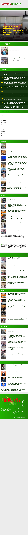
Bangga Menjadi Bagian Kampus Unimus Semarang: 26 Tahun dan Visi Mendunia (16, 372)
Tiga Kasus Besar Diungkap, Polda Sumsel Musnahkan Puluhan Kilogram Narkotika (14, 107)
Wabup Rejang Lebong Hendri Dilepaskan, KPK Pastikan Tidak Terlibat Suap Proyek (17, 175)
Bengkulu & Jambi (19, 8)
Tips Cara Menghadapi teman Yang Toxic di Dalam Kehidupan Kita (16, 384)
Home (2, 8)
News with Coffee (8, 90)
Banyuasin (3, 115)
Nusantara (11, 8)
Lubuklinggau (3, 120)
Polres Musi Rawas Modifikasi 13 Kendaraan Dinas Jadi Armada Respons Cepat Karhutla (16, 205)
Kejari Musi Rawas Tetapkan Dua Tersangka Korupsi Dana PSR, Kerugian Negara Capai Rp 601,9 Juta (14, 73)
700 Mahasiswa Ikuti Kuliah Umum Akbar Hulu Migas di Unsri (16, 199)
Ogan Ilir (2, 129)
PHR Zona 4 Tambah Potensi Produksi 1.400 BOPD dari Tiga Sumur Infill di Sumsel (14, 103)
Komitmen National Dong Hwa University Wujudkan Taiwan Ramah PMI (16, 188)
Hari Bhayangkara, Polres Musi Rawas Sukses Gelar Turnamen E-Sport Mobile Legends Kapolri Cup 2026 (16, 264)
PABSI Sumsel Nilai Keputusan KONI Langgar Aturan (15, 283)
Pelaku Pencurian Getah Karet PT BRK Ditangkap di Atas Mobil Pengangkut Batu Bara (17, 312)
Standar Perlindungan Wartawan (18, 412)
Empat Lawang (4, 116)
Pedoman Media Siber (18, 410)
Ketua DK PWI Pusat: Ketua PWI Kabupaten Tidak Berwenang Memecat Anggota (16, 182)
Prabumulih (3, 137)
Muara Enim (3, 122)
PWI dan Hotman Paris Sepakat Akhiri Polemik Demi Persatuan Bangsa (16, 144)
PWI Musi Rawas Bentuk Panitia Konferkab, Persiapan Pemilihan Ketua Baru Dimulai (16, 223)
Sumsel (6, 8)
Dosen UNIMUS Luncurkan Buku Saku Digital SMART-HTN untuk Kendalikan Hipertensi (16, 169)
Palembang (3, 133)
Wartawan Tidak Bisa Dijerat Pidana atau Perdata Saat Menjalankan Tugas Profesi (17, 365)
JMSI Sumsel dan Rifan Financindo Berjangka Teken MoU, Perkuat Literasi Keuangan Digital (15, 94)
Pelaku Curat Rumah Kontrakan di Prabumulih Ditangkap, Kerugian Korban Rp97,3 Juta (16, 306)
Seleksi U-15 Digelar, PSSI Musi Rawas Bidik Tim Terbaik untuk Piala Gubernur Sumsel (17, 277)
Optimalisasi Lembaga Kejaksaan (15, 377)
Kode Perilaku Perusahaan (19, 417)
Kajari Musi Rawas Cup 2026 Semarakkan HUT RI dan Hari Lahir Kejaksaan (15, 87)
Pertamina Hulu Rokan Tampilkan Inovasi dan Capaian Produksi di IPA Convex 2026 (17, 157)
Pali (1, 135)
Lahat (2, 118)
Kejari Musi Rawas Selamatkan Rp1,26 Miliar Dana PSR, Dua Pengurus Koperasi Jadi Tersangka (15, 83)
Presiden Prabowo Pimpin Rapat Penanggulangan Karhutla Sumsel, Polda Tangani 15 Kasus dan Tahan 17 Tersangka (17, 217)
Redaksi (15, 408)
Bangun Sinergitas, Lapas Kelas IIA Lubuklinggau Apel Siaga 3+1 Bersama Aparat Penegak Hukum (13, 390)
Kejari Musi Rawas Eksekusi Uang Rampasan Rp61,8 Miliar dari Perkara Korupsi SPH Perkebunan (13, 30)
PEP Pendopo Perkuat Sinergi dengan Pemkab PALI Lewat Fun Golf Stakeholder (17, 271)
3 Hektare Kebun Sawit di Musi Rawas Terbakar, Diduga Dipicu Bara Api (16, 354)
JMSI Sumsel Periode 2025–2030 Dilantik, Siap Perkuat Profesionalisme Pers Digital (15, 99)
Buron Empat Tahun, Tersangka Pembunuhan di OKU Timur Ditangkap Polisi (16, 300)
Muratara (2, 126)
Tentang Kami (21, 408)
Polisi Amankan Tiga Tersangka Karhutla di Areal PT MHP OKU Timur (16, 211)
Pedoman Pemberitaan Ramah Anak (18, 415)
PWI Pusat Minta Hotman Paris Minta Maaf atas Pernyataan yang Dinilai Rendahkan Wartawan (17, 151)
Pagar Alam (3, 131)
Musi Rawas (3, 127)
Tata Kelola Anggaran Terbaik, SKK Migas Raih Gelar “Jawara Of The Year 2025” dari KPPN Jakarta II (17, 163)
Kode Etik (16, 413)
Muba (2, 124)
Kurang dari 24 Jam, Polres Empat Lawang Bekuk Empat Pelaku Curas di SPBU (17, 319)
